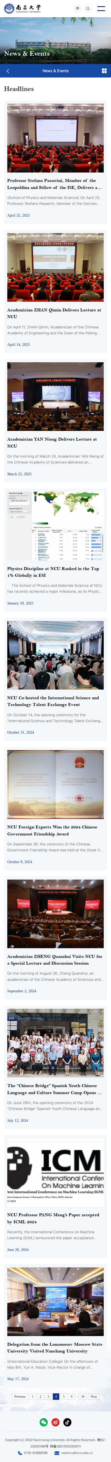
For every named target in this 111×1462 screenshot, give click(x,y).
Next (94, 1396)
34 (82, 1396)
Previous (20, 1396)
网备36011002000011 (65, 1446)
